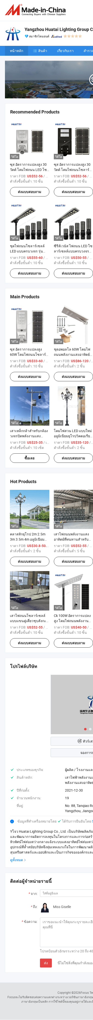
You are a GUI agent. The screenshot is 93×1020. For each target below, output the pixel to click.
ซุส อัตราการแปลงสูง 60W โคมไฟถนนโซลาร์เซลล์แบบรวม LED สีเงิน (28, 354)
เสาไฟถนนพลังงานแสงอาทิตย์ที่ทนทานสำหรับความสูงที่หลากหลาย (71, 539)
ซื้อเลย (29, 458)
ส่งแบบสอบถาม (29, 192)
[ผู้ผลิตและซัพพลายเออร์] (36, 10)
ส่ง (46, 963)
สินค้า (42, 50)
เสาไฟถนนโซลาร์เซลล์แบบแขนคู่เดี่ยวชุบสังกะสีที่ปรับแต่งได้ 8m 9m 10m (29, 620)
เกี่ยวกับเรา (65, 50)
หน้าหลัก (16, 50)
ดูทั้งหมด (16, 859)
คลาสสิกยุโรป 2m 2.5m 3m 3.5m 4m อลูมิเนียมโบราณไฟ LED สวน (27, 539)
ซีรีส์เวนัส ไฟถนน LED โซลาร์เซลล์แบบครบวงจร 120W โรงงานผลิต (73, 251)
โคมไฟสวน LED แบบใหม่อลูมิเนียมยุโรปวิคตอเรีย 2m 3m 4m (73, 435)
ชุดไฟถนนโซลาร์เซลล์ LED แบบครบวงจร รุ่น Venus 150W (27, 251)
